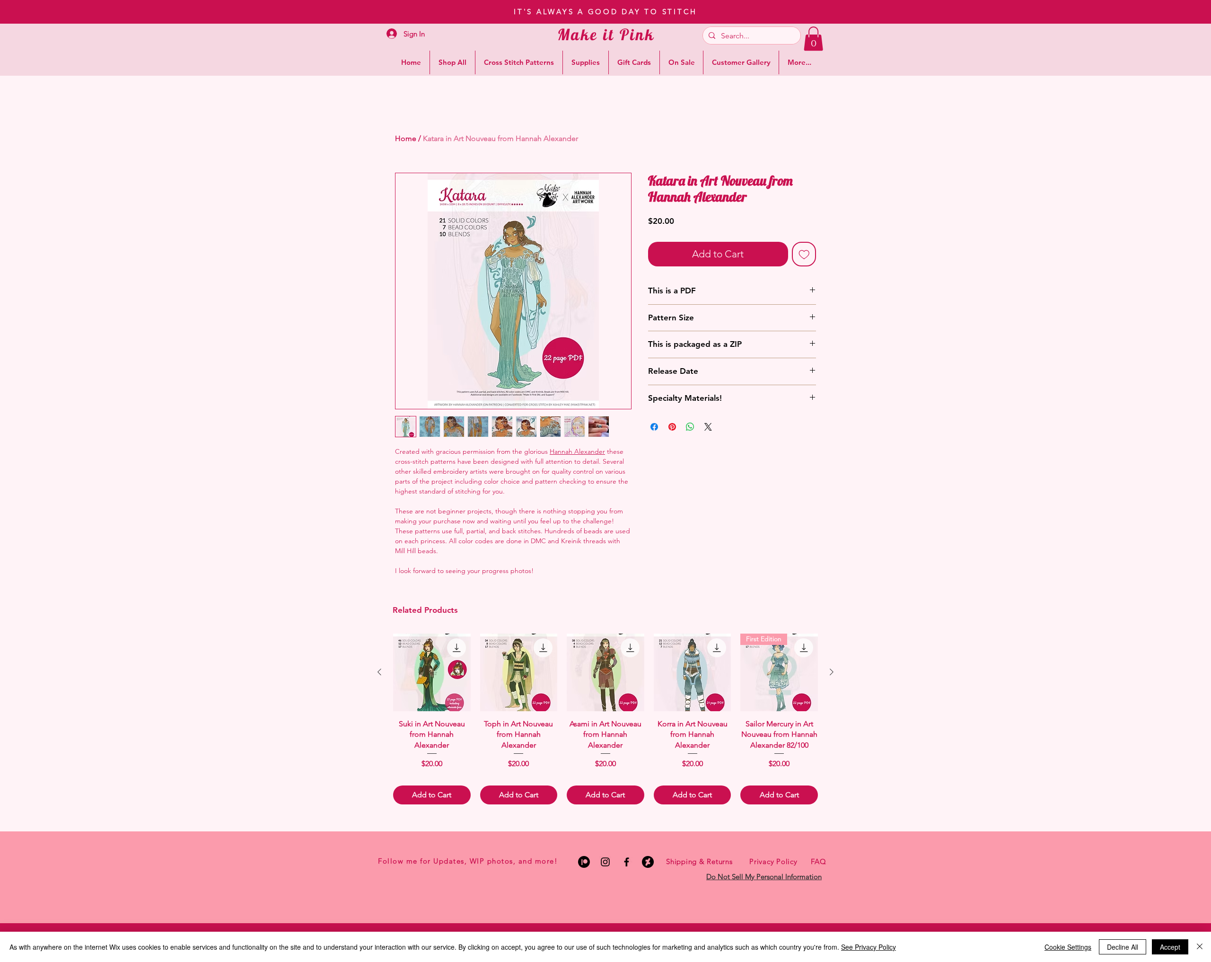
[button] (813, 38)
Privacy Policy (773, 861)
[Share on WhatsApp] (690, 426)
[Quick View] (432, 672)
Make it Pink (606, 34)
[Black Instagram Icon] (605, 862)
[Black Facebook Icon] (626, 862)
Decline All (1122, 947)
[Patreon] (584, 862)
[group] (605, 719)
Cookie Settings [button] (1067, 947)
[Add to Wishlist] (804, 254)
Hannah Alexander (577, 451)
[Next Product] (831, 672)
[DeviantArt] (648, 862)
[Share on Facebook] (654, 426)
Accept (1170, 947)
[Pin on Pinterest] (672, 426)
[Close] (1199, 946)
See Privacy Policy (868, 947)
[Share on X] (708, 426)
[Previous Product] (379, 672)
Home (405, 138)
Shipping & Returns (699, 861)
